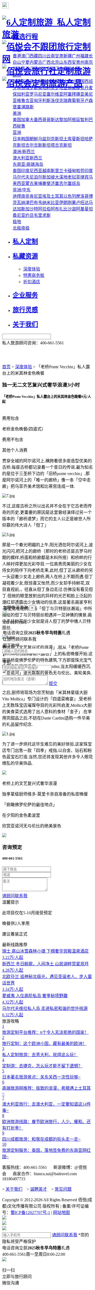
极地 (17, 221)
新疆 (67, 56)
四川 (42, 56)
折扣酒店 (31, 282)
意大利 (36, 81)
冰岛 (21, 88)
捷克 (80, 88)
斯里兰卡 (59, 170)
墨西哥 (40, 119)
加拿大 (27, 119)
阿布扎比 (59, 209)
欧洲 (17, 75)
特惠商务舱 (33, 275)
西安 (72, 62)
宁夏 (25, 62)
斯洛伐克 (54, 100)
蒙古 (29, 183)
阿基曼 (82, 209)
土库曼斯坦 (73, 139)
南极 (25, 228)
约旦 (29, 215)
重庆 (67, 68)
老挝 (72, 177)
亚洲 (17, 132)
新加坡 (48, 177)
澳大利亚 (21, 158)
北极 (17, 228)
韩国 (25, 139)
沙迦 (72, 209)
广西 (46, 62)
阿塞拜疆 (71, 94)
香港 (17, 56)
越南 (46, 170)
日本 (17, 139)
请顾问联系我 (14, 896)
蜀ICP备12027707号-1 (30, 1212)
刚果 (72, 202)
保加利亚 (21, 94)
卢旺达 (82, 202)
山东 (63, 62)
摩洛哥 (82, 196)
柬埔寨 (40, 183)
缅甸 (72, 170)
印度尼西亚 (31, 170)
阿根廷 (74, 119)
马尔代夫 (21, 177)
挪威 (72, 88)
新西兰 (36, 158)
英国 (25, 81)
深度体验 (31, 269)
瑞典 (67, 100)
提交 (53, 683)
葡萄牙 (78, 100)
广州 (76, 56)
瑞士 (63, 81)
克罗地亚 (59, 88)
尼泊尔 (36, 177)
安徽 (50, 68)
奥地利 (44, 88)
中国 (17, 49)
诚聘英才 (38, 1189)
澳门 (25, 56)
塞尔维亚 (54, 94)
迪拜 (17, 196)
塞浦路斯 (25, 107)
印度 (88, 170)
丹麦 (88, 88)
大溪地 (61, 177)
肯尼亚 (36, 196)
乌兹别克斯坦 (50, 139)
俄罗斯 (31, 88)
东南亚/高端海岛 (28, 164)
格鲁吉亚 (25, 100)
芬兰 (46, 81)
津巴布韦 (33, 202)
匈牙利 (40, 100)
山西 (76, 68)
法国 (17, 81)
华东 (42, 68)
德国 (80, 81)
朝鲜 (34, 139)
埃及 (46, 196)
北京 (55, 62)
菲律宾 (82, 177)
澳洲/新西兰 (24, 151)
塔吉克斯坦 (61, 145)
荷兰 (72, 81)
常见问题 (63, 1189)
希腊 (55, 81)
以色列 (69, 196)
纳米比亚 (50, 202)
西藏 (34, 56)
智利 (84, 119)
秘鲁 (21, 126)
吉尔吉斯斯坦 (38, 145)
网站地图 (61, 1212)
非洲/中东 (22, 190)
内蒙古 (36, 62)
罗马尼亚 (38, 94)
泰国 (17, 170)
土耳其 (57, 196)
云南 (50, 56)
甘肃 (59, 56)
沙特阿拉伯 (40, 209)
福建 (84, 56)
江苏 (34, 68)
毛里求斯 (42, 215)
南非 (25, 196)
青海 (25, 68)
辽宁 (59, 68)
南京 (88, 62)
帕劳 (80, 170)
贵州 (80, 62)
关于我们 (14, 1189)
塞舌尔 (61, 183)
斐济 (50, 183)
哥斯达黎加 (57, 119)
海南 (17, 68)
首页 (6, 367)
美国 (17, 119)
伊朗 (63, 202)
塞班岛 (74, 183)
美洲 (17, 113)
